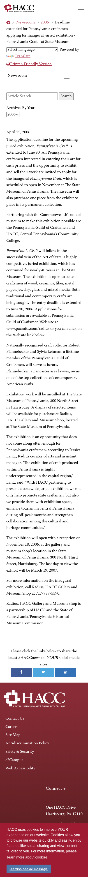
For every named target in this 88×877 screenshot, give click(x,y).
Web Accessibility (20, 768)
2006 (45, 23)
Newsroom (25, 23)
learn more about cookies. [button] (28, 857)
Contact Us (14, 719)
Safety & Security (19, 752)
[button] (81, 8)
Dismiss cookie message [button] (28, 869)
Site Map (13, 735)
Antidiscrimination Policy (27, 743)
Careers (11, 727)
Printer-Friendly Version (31, 64)
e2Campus (14, 760)
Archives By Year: (20, 108)
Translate (22, 56)
